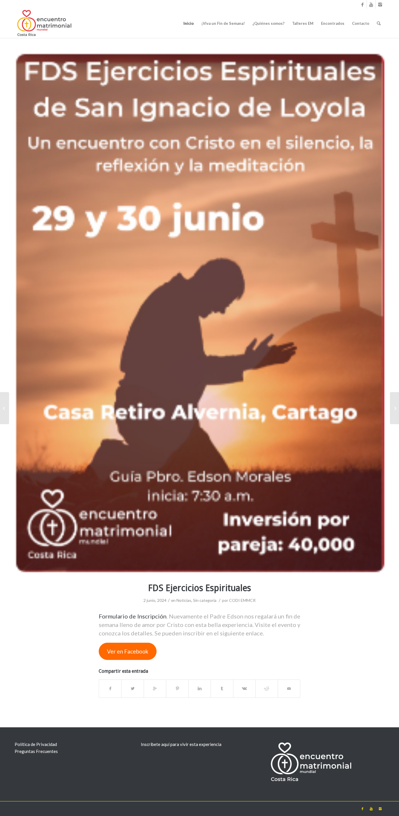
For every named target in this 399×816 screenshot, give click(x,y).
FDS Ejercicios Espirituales (199, 588)
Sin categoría (204, 600)
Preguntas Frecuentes (36, 751)
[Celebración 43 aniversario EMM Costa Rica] (4, 408)
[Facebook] (362, 4)
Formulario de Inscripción (132, 616)
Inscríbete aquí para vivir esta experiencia (181, 744)
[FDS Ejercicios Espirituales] (199, 314)
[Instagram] (380, 4)
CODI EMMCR (242, 600)
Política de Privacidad (36, 744)
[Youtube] (371, 4)
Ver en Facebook (127, 651)
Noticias (183, 600)
